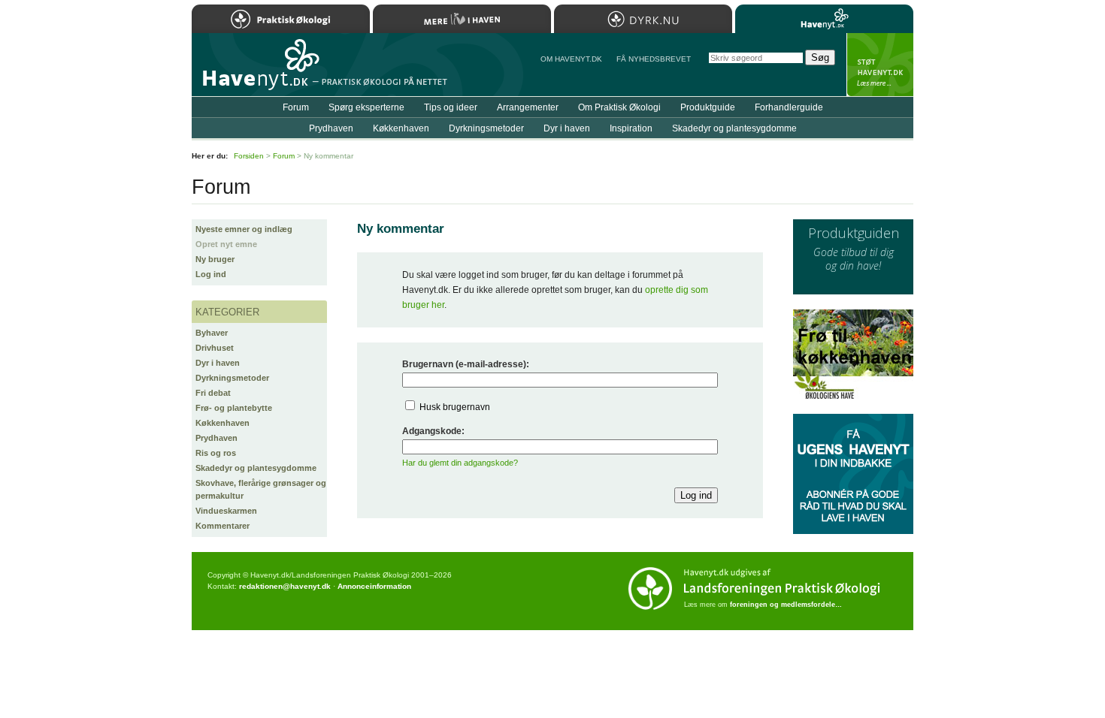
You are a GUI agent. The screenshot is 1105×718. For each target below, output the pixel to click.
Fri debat (213, 392)
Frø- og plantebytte (233, 407)
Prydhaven (216, 437)
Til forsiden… (257, 71)
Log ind (210, 274)
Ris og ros (215, 452)
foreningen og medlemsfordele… (786, 604)
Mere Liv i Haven (462, 19)
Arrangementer (528, 107)
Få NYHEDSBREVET (653, 59)
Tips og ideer (450, 107)
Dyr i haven (217, 362)
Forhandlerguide (789, 107)
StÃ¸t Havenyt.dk (879, 64)
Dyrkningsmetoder (232, 377)
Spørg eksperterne (366, 107)
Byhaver (211, 332)
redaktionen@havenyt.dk (285, 586)
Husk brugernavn (454, 407)
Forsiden (249, 156)
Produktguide (707, 107)
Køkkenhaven (222, 422)
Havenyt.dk (824, 19)
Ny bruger (215, 259)
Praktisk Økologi (281, 19)
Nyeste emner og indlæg (243, 229)
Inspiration (631, 128)
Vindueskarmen (226, 510)
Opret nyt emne (226, 244)
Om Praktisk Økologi (619, 107)
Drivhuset (214, 347)
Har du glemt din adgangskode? (460, 462)
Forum (296, 107)
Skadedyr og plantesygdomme (255, 467)
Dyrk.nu (643, 19)
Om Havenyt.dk (571, 59)
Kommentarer (222, 525)
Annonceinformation (374, 586)
